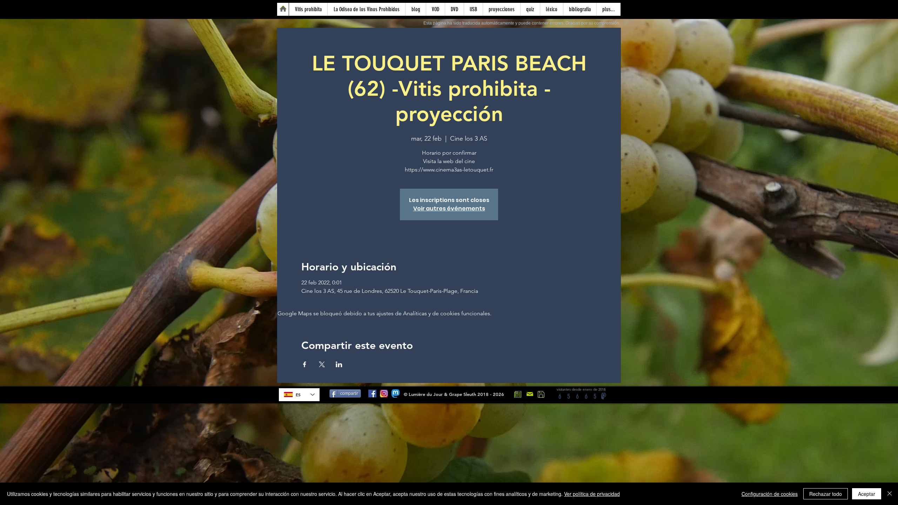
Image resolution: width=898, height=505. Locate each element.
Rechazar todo (825, 493)
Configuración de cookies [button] (770, 493)
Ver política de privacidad (592, 493)
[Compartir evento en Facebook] (304, 364)
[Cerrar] (889, 493)
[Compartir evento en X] (322, 364)
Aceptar (866, 493)
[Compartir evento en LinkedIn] (339, 364)
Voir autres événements (449, 208)
